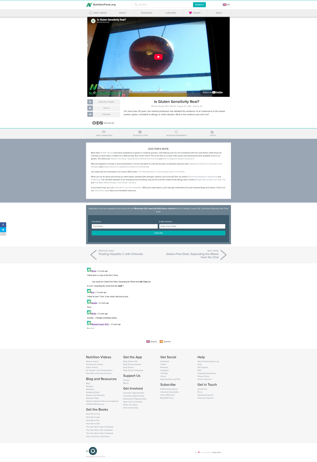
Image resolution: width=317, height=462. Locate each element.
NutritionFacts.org (104, 4)
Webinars (90, 389)
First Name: (97, 221)
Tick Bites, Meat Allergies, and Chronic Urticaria (115, 182)
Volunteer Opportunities (133, 392)
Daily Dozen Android (132, 364)
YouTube (164, 373)
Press (200, 392)
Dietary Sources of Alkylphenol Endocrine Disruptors (125, 166)
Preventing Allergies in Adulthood (202, 176)
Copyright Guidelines (207, 373)
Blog (88, 383)
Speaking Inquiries (205, 395)
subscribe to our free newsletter (128, 187)
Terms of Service (205, 379)
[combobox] (162, 4)
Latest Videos (92, 367)
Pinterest (164, 367)
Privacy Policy (203, 376)
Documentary (98, 373)
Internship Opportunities (133, 395)
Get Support (203, 367)
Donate (126, 380)
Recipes (89, 386)
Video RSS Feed (167, 395)
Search (199, 4)
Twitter (163, 364)
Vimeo (163, 376)
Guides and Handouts (95, 395)
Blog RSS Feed (166, 397)
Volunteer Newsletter (169, 392)
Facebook (164, 361)
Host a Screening (130, 407)
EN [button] (228, 4)
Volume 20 (197, 106)
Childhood (95, 179)
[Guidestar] (87, 450)
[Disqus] (158, 298)
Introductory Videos (94, 364)
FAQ (199, 370)
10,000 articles (106, 152)
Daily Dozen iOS (130, 361)
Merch (126, 383)
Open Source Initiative (133, 401)
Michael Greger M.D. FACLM (163, 106)
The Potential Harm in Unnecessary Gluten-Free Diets (161, 171)
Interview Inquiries (205, 397)
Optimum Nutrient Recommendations (102, 401)
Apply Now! (216, 452)
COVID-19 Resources (95, 404)
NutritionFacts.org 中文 (170, 379)
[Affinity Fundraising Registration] (93, 450)
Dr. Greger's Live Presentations (99, 370)
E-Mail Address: (166, 221)
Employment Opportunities (134, 398)
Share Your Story (130, 404)
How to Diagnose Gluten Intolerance (178, 158)
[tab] (104, 133)
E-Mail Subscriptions (169, 389)
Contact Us (202, 389)
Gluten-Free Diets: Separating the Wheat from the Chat (134, 158)
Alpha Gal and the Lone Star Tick (211, 179)
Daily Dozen (128, 367)
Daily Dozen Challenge (133, 370)
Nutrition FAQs (92, 398)
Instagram (164, 370)
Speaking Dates (93, 392)
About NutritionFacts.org (208, 361)
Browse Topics (92, 361)
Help (200, 364)
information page (101, 190)
